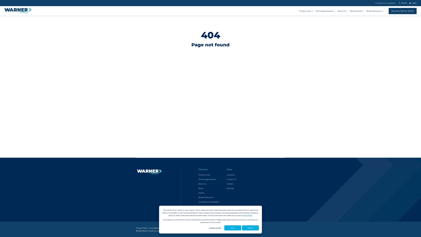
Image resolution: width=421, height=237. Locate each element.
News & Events (356, 11)
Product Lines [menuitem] (204, 175)
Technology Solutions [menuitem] (207, 179)
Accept (232, 228)
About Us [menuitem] (202, 184)
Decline (250, 228)
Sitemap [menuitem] (230, 188)
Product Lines (305, 11)
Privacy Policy (247, 215)
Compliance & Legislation (385, 3)
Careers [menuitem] (230, 184)
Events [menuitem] (201, 193)
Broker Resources (374, 11)
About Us (342, 11)
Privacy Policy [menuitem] (141, 228)
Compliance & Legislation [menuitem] (208, 202)
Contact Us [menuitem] (231, 179)
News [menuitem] (200, 188)
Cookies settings (215, 228)
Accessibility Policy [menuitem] (157, 228)
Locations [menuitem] (231, 175)
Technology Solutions (324, 11)
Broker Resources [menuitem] (205, 197)
